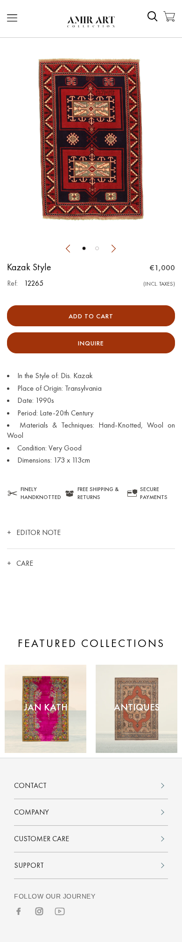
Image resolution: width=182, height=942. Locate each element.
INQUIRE (91, 343)
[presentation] (68, 250)
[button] (84, 248)
